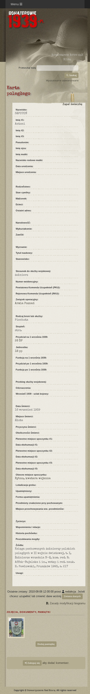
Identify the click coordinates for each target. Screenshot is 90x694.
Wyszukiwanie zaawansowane (62, 80)
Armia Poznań (25, 303)
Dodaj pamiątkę (46, 644)
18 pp (18, 351)
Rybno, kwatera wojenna (33, 478)
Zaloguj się (33, 663)
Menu (15, 4)
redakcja (70, 591)
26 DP (19, 340)
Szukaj (73, 75)
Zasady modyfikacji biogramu (67, 603)
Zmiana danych (72, 596)
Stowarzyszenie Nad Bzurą (41, 690)
